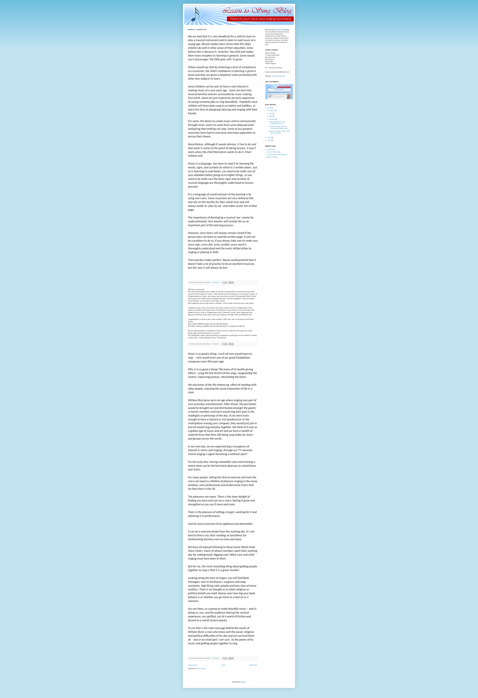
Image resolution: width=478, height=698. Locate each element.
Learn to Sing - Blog (273, 152)
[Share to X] (228, 282)
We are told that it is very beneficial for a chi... (277, 122)
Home (223, 665)
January (272, 119)
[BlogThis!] (225, 282)
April (271, 116)
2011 (269, 140)
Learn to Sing (280, 30)
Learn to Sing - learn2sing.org (277, 154)
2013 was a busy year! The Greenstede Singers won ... (279, 127)
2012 (269, 137)
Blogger (243, 682)
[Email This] (223, 282)
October (272, 110)
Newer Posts (193, 665)
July (270, 113)
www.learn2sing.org (278, 76)
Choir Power (271, 149)
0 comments (215, 282)
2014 (269, 108)
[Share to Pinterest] (232, 282)
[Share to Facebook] (230, 282)
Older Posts (253, 665)
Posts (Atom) (201, 668)
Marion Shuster (272, 157)
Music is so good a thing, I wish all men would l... (279, 132)
